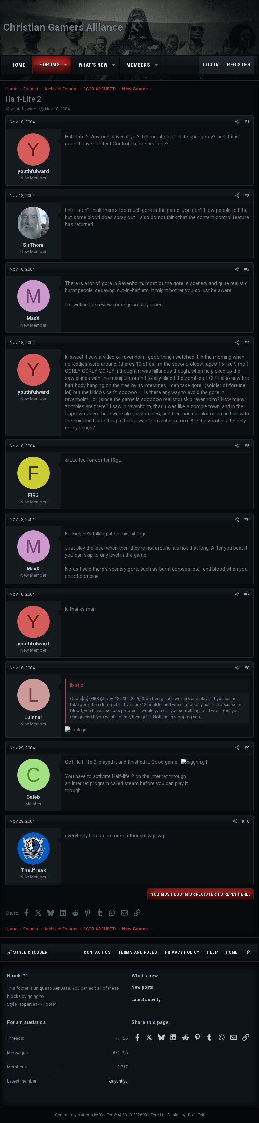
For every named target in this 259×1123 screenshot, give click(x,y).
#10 (245, 821)
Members (138, 65)
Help (212, 952)
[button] (66, 65)
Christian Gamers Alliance (63, 27)
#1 (246, 121)
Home (18, 65)
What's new (93, 65)
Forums (49, 65)
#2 (246, 195)
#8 (246, 667)
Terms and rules (137, 952)
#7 (246, 594)
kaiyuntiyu (118, 1081)
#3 (246, 269)
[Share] (237, 122)
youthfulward (23, 108)
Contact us (97, 952)
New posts (142, 987)
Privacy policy (182, 952)
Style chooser (29, 952)
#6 (246, 519)
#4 (246, 342)
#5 (246, 445)
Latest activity (146, 999)
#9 (246, 747)
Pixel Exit (196, 1115)
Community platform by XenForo (111, 1115)
